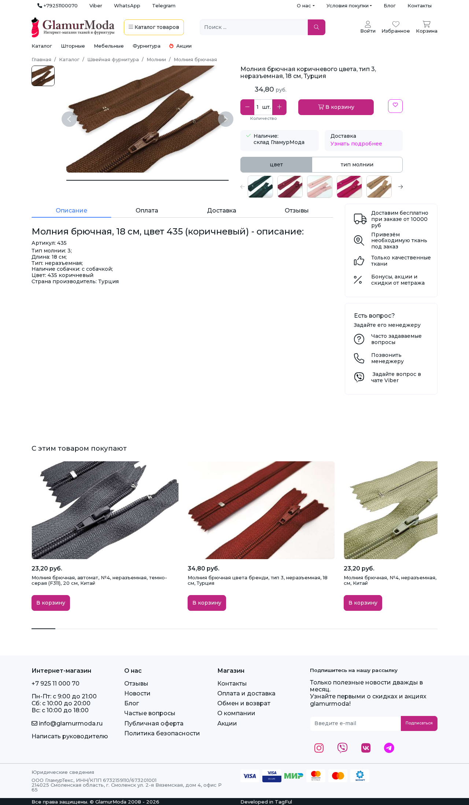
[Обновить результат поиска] (316, 27)
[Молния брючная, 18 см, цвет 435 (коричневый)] (147, 180)
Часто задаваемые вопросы (396, 339)
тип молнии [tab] (357, 164)
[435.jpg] (43, 76)
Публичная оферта (154, 723)
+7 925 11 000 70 (56, 683)
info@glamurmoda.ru (70, 723)
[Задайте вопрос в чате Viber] (359, 379)
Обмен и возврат (243, 703)
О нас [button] (304, 5)
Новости (137, 693)
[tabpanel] (321, 187)
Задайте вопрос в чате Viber (396, 377)
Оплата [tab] (147, 210)
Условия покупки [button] (347, 5)
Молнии (156, 59)
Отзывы (136, 683)
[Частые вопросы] (359, 341)
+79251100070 (60, 5)
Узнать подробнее (356, 143)
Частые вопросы (150, 713)
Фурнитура (146, 46)
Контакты (419, 5)
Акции (183, 46)
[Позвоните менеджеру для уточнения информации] (359, 360)
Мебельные (109, 46)
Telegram (164, 5)
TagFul (283, 802)
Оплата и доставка (246, 693)
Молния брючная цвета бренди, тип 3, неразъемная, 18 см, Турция (258, 580)
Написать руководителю (70, 736)
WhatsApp (127, 5)
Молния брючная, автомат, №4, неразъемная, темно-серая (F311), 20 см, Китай (99, 580)
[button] (242, 187)
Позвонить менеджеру (387, 358)
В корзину (339, 107)
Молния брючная (195, 59)
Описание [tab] (71, 210)
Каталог (42, 46)
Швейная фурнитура (113, 59)
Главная (41, 59)
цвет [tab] (276, 164)
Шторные (73, 46)
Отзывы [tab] (297, 210)
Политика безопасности (162, 733)
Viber (95, 5)
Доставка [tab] (221, 210)
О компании (236, 713)
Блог (390, 5)
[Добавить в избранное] (395, 106)
